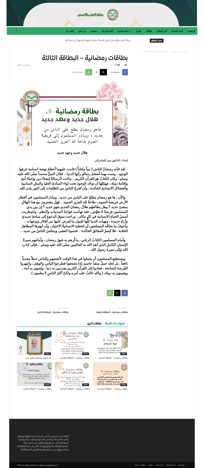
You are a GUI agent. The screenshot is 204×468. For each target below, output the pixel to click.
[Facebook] (124, 293)
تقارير (151, 465)
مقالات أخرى (94, 324)
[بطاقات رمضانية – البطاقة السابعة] (72, 374)
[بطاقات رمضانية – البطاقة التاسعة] (110, 343)
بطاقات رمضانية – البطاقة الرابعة (112, 312)
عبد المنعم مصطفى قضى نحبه (39, 358)
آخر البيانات (160, 465)
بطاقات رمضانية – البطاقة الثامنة (37, 389)
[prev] (144, 41)
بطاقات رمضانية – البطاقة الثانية (53, 312)
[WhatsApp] (110, 293)
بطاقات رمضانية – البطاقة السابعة (75, 389)
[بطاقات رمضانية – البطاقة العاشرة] (72, 343)
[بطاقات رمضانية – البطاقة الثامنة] (34, 374)
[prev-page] (125, 395)
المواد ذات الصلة (114, 324)
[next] (140, 41)
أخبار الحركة (171, 465)
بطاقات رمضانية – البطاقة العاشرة (75, 358)
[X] (117, 293)
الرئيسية (183, 51)
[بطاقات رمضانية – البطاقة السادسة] (110, 374)
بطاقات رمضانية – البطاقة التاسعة (113, 358)
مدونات (174, 51)
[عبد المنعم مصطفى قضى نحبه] (34, 343)
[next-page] (120, 395)
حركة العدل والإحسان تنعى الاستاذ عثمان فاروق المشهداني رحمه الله (98, 40)
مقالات (143, 465)
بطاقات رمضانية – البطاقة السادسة (112, 389)
